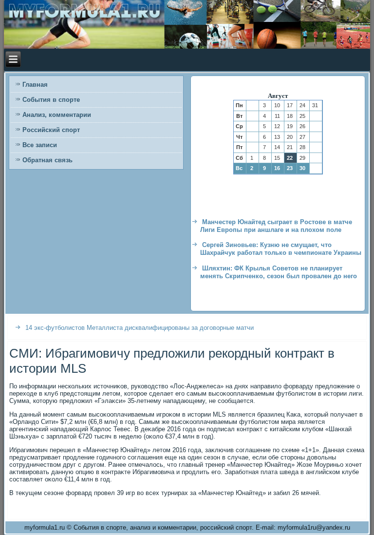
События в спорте (51, 99)
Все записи (39, 145)
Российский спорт (51, 130)
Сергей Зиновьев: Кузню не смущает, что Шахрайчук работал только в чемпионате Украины (280, 248)
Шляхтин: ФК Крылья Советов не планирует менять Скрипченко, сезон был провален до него (278, 272)
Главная (35, 84)
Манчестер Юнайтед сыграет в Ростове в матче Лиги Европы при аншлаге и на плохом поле (276, 225)
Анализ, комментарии (56, 114)
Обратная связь (47, 160)
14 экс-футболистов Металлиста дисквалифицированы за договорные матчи (139, 327)
